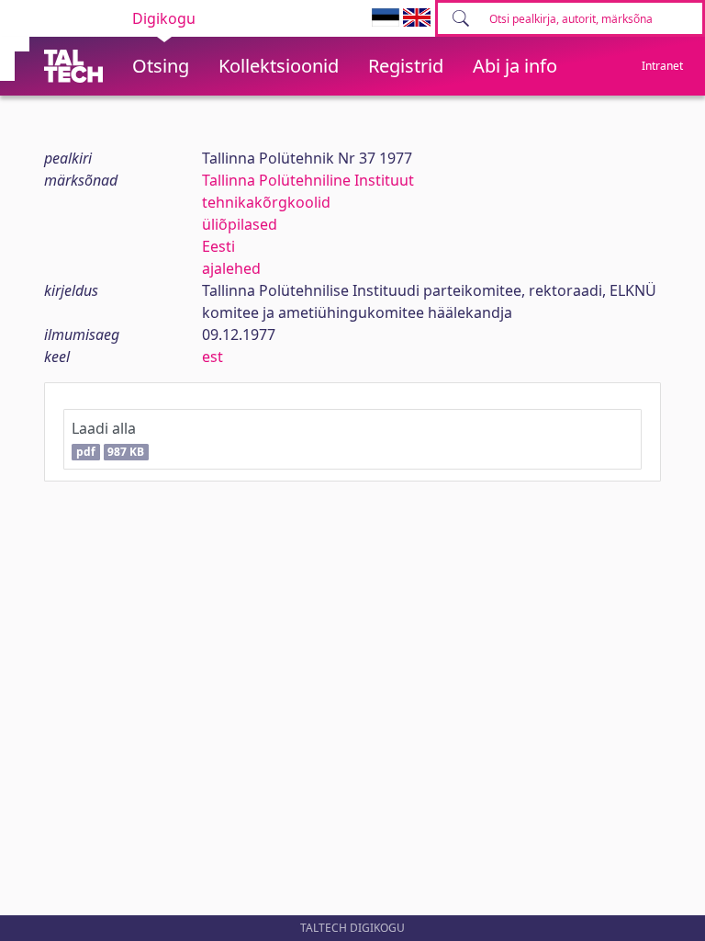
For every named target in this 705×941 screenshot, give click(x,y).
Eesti (218, 246)
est (212, 356)
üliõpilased (239, 224)
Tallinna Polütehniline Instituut (308, 180)
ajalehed (231, 268)
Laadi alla (108, 438)
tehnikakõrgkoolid (266, 202)
